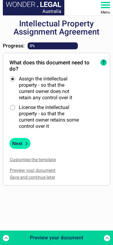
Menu (105, 12)
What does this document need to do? (49, 65)
